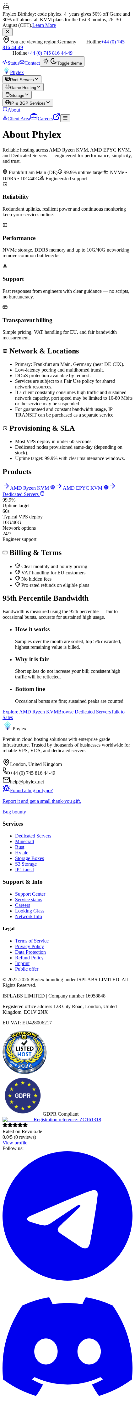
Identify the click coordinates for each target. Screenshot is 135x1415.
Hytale (21, 852)
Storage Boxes (29, 858)
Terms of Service (32, 940)
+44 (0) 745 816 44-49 (50, 53)
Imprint (22, 963)
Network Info (28, 916)
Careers (45, 118)
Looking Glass (29, 910)
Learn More (44, 25)
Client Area (19, 118)
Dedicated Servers (33, 835)
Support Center (30, 894)
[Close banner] (8, 32)
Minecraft (24, 841)
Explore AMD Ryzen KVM (30, 711)
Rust (19, 847)
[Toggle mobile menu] (65, 118)
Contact (32, 63)
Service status (28, 899)
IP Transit (24, 869)
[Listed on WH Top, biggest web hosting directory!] (24, 1072)
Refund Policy (29, 957)
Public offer (26, 969)
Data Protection (30, 952)
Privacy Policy (29, 946)
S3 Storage (26, 864)
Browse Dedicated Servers (84, 711)
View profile (15, 1142)
